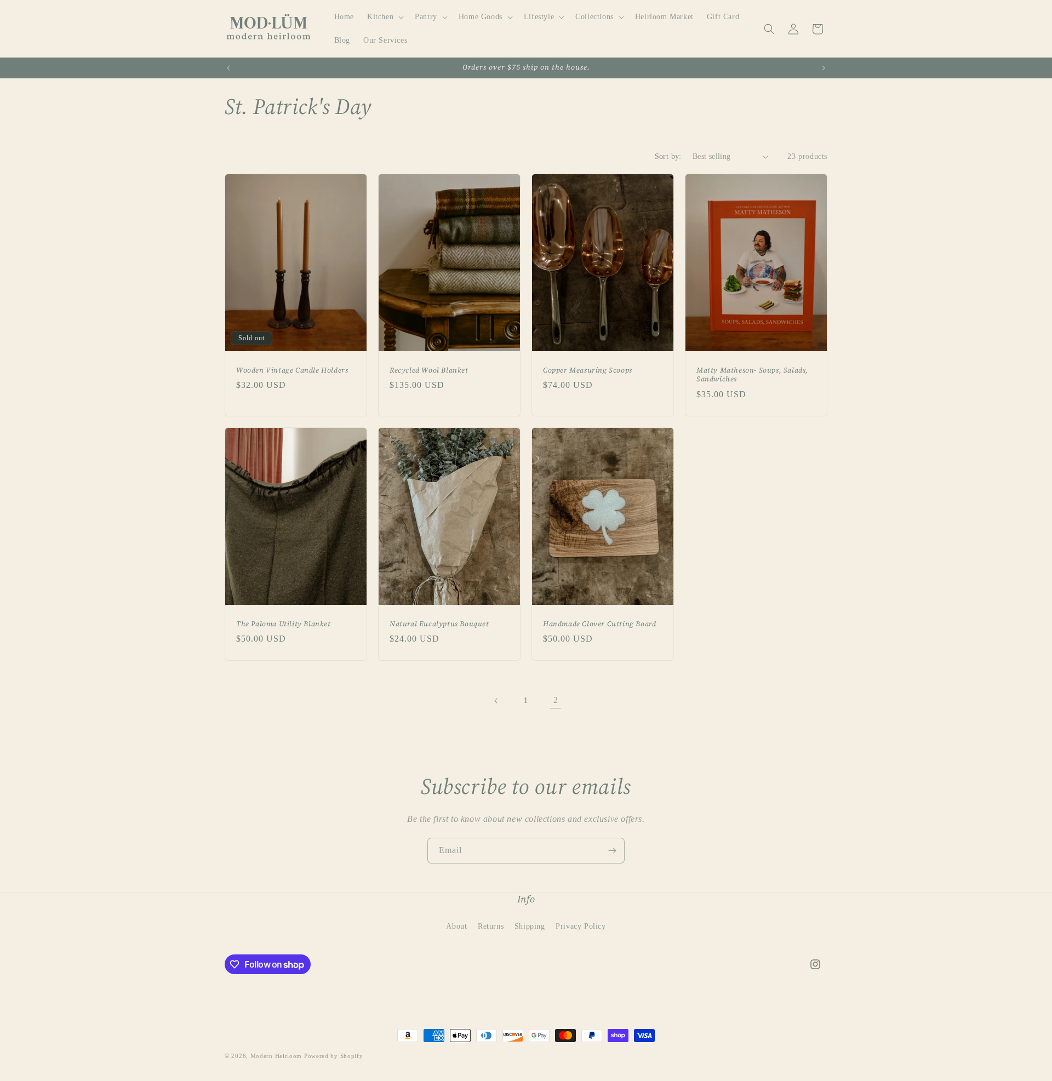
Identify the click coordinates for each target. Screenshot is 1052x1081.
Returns (491, 926)
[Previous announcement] (228, 68)
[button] (384, 16)
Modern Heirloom (276, 1056)
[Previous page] (496, 701)
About (456, 926)
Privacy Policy (580, 926)
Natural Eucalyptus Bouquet (439, 624)
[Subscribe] (612, 850)
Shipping (529, 926)
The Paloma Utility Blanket (283, 624)
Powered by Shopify (333, 1056)
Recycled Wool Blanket (429, 370)
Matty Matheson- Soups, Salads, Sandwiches (752, 375)
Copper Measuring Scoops (587, 370)
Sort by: (668, 156)
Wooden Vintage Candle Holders (292, 370)
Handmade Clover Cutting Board (599, 624)
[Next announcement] (823, 68)
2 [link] (555, 700)
